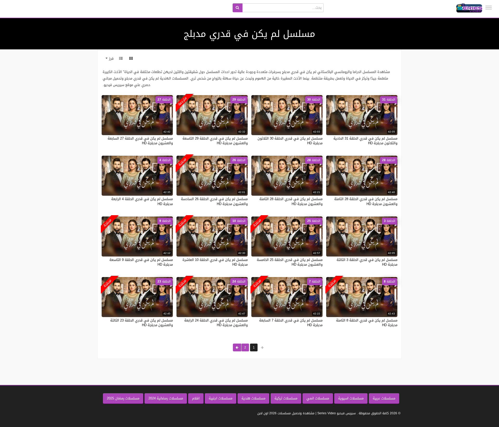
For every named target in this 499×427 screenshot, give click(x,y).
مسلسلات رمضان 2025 (123, 398)
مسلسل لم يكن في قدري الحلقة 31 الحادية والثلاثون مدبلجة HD (365, 140)
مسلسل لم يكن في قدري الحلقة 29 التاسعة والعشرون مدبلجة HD (215, 140)
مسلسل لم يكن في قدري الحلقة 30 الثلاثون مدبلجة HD (290, 140)
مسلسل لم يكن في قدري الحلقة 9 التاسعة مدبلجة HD (141, 262)
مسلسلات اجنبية (220, 398)
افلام (196, 398)
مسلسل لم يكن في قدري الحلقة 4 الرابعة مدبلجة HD (142, 201)
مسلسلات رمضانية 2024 (165, 398)
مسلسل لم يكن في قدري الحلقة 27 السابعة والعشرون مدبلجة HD (140, 140)
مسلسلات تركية (285, 398)
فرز (111, 58)
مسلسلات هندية (253, 398)
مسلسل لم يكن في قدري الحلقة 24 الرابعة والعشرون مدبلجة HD (216, 322)
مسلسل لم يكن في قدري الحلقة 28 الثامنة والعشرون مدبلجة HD (365, 201)
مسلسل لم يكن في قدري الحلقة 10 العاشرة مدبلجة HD (215, 262)
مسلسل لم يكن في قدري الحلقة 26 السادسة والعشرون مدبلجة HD (214, 201)
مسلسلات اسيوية (351, 398)
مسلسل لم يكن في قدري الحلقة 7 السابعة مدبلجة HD (291, 322)
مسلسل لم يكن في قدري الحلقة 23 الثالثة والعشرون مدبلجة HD (141, 322)
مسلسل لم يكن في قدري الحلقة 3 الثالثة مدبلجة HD (367, 262)
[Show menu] (488, 7)
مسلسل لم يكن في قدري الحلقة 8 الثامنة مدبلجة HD (366, 322)
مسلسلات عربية (384, 398)
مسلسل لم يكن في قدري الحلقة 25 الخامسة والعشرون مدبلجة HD (290, 262)
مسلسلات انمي (317, 398)
